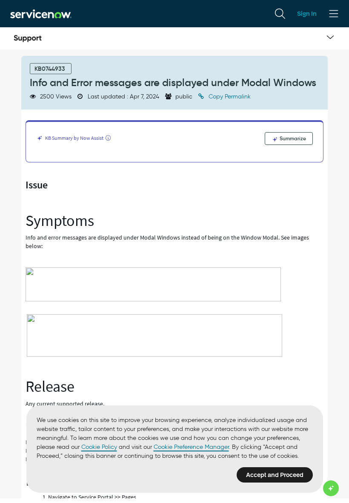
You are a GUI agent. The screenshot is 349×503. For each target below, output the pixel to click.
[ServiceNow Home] (41, 13)
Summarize (292, 138)
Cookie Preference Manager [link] (191, 447)
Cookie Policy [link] (99, 447)
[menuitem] (280, 13)
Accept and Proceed (274, 475)
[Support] (28, 38)
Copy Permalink (229, 96)
